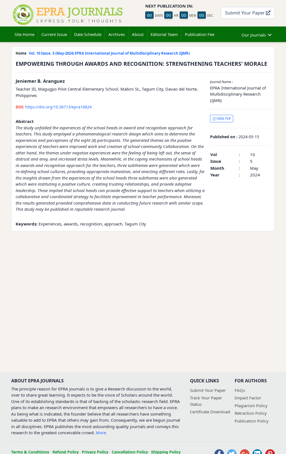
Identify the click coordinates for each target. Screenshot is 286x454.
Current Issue (54, 34)
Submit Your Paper (245, 12)
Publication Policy (252, 421)
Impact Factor (248, 397)
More (101, 432)
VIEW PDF (223, 118)
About (138, 34)
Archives (116, 34)
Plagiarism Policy (251, 405)
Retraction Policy (251, 413)
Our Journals (254, 35)
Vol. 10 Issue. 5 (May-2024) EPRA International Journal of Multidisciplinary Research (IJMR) (109, 53)
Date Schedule (87, 34)
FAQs (240, 390)
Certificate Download (210, 411)
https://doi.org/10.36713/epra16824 (54, 107)
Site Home (24, 34)
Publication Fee (199, 34)
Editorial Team (164, 34)
